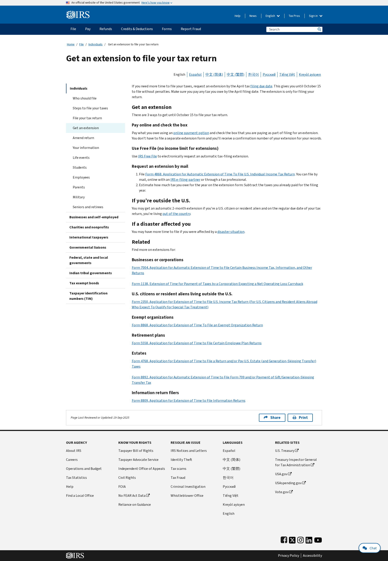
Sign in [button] (313, 16)
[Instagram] (300, 539)
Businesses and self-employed (93, 217)
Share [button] (275, 417)
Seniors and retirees (88, 207)
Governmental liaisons (87, 247)
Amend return (83, 137)
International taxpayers (88, 237)
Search (319, 29)
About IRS (73, 450)
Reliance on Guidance (134, 504)
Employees (81, 177)
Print (303, 417)
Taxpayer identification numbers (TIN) (88, 296)
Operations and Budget (84, 468)
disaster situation (231, 231)
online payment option (191, 132)
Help (237, 16)
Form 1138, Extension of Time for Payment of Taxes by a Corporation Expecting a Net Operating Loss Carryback (217, 283)
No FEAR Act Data (132, 495)
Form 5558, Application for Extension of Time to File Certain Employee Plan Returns (197, 343)
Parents (79, 187)
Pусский (229, 486)
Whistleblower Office (187, 495)
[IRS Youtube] (318, 539)
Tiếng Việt (287, 74)
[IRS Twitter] (292, 539)
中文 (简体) (214, 74)
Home (71, 44)
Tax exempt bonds (84, 283)
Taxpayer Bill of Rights (135, 450)
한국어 (253, 74)
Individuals (95, 44)
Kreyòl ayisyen (310, 74)
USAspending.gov (288, 483)
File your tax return (87, 118)
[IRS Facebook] (284, 539)
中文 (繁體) (235, 74)
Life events (81, 157)
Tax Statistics (76, 477)
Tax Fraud (178, 477)
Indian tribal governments (90, 273)
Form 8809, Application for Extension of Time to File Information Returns (188, 400)
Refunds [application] (105, 29)
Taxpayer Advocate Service (138, 459)
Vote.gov (282, 492)
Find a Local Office (80, 495)
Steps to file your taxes (90, 108)
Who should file (85, 98)
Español (195, 74)
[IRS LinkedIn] (309, 539)
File (81, 44)
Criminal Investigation (188, 486)
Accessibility (312, 555)
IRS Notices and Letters (189, 450)
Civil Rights (127, 477)
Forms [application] (167, 29)
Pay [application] (87, 29)
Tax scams (178, 468)
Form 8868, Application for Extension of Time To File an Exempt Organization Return (197, 325)
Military (79, 197)
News (253, 16)
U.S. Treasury (284, 450)
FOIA (122, 486)
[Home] (78, 13)
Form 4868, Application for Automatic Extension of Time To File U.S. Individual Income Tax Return (220, 174)
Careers (72, 459)
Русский (269, 74)
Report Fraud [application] (191, 29)
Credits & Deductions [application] (137, 29)
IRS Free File (147, 156)
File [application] (73, 29)
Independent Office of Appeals (141, 468)
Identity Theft (181, 459)
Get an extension (86, 128)
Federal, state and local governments (88, 260)
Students (80, 167)
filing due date (261, 86)
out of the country (176, 213)
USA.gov (281, 474)
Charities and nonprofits (89, 227)
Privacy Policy (288, 555)
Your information (86, 147)
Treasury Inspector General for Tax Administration (296, 462)
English (271, 16)
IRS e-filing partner (185, 179)
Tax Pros (294, 16)
